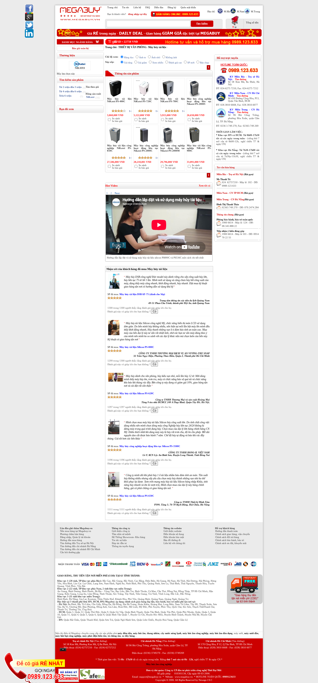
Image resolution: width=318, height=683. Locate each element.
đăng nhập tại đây (137, 14)
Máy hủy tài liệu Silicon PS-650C (136, 495)
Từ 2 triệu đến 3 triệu (70, 87)
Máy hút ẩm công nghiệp (159, 664)
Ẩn (63, 649)
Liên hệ (137, 7)
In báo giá (117, 121)
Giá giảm (142, 62)
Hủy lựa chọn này (66, 73)
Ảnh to (142, 57)
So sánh (116, 118)
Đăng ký (172, 7)
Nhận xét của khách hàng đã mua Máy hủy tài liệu (136, 269)
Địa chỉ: (211, 11)
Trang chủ (112, 7)
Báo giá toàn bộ (80, 48)
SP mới (190, 62)
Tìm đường (240, 79)
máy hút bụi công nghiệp (68, 636)
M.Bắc (227, 11)
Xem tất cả (204, 185)
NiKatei (90, 97)
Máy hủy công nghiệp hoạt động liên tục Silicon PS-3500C (149, 446)
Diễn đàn (158, 7)
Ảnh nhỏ (155, 57)
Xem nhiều (157, 62)
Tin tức (125, 7)
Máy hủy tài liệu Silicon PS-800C (136, 347)
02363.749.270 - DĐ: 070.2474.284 (240, 207)
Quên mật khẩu (188, 7)
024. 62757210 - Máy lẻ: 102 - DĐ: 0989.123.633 (240, 184)
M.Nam (240, 11)
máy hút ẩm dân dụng (221, 633)
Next (117, 193)
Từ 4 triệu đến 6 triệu (70, 91)
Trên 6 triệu (65, 95)
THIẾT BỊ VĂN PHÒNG (132, 47)
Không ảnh (171, 57)
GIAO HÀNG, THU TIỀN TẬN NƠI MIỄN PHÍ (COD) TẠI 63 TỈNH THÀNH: (98, 575)
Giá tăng (128, 62)
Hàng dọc (129, 57)
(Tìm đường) (100, 641)
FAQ (147, 7)
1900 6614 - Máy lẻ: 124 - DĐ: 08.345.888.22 (238, 224)
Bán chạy (204, 62)
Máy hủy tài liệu (157, 47)
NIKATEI (80, 68)
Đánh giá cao (175, 62)
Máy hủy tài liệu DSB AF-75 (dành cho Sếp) (142, 294)
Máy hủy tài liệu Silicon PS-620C (136, 393)
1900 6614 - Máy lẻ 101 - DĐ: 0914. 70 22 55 (240, 236)
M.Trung (255, 11)
